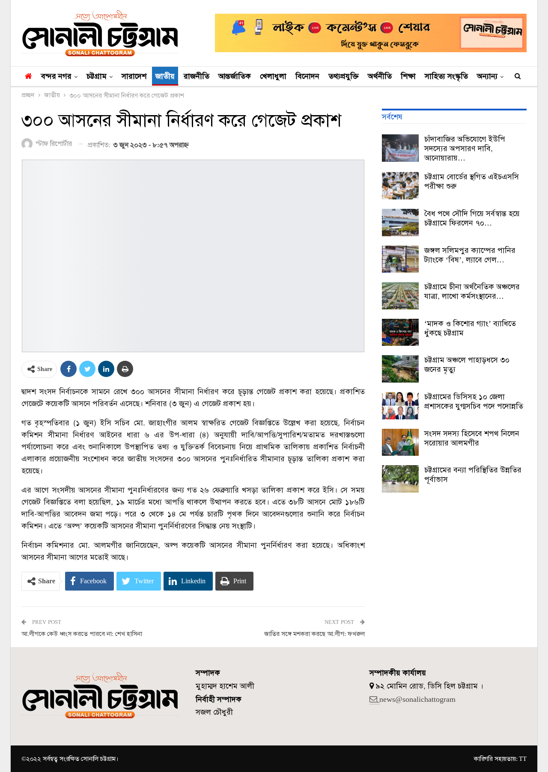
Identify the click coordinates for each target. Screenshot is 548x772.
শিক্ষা (408, 76)
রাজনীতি (196, 76)
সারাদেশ (134, 76)
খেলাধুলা (273, 76)
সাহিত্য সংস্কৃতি (446, 76)
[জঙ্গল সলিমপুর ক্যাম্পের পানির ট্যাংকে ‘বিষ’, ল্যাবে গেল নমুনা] (400, 259)
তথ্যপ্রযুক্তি (343, 76)
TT (523, 759)
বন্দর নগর (56, 76)
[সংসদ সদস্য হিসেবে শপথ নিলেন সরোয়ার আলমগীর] (400, 442)
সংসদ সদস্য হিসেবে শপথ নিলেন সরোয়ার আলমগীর (471, 438)
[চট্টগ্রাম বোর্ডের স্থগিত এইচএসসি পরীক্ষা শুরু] (400, 185)
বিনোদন (307, 76)
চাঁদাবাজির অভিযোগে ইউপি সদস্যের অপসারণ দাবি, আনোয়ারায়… (464, 148)
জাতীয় (165, 76)
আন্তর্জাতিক (234, 76)
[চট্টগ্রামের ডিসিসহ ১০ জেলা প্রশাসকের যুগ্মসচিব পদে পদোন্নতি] (400, 405)
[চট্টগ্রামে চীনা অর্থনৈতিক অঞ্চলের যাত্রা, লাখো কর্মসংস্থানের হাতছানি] (400, 295)
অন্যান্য (487, 76)
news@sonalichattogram (417, 699)
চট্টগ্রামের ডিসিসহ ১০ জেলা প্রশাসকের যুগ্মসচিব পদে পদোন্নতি (473, 401)
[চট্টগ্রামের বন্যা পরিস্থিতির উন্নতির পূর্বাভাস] (400, 479)
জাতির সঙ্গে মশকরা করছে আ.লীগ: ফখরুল (314, 634)
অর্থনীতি (380, 76)
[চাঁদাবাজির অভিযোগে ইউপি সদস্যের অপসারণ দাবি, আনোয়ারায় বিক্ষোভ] (400, 148)
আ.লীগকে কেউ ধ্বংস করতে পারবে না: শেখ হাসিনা (81, 634)
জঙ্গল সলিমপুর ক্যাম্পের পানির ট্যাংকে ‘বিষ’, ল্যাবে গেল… (469, 255)
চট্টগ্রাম (96, 76)
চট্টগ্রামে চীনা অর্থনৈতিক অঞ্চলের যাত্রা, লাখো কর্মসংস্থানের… (472, 291)
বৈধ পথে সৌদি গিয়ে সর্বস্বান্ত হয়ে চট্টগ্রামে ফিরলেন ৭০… (472, 218)
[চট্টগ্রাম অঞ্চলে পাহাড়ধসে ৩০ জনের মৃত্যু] (400, 369)
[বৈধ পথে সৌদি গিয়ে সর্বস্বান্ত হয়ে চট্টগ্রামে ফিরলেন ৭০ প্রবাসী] (400, 222)
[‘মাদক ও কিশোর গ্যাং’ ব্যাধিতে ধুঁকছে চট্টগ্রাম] (400, 332)
